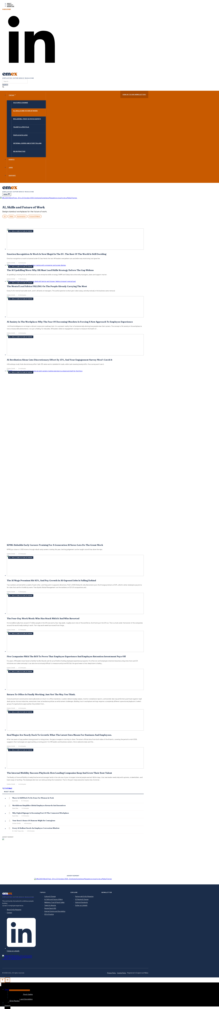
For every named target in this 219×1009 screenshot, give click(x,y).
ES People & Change (81, 899)
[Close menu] (0, 984)
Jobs (11, 167)
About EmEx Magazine (14, 909)
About (9, 3)
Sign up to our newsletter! (134, 94)
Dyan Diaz (15, 800)
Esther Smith (11, 262)
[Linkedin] (31, 68)
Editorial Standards (81, 902)
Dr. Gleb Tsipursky (18, 831)
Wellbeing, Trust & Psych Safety (27, 119)
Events (11, 159)
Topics (7, 989)
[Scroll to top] (2, 980)
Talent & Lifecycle (21, 127)
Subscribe (6, 9)
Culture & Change (20, 102)
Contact (10, 5)
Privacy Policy (111, 973)
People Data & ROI (20, 135)
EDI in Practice (19, 151)
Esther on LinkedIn (81, 905)
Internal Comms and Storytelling (27, 143)
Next (10, 788)
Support (12, 175)
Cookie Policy (121, 973)
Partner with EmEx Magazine (84, 896)
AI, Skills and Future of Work (25, 110)
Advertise (10, 6)
